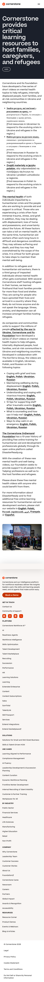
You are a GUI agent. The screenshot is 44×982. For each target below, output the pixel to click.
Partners (6, 894)
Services (6, 719)
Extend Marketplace (11, 729)
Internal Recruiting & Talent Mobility (17, 789)
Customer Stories (9, 866)
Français (35, 511)
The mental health (12, 196)
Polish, (35, 386)
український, (17, 511)
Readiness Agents (10, 635)
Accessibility (7, 908)
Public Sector (8, 808)
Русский (6, 511)
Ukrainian (29, 376)
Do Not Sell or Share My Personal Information (18, 976)
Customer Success (10, 861)
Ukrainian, (12, 389)
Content (5, 691)
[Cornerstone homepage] (22, 578)
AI (3, 630)
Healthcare (7, 817)
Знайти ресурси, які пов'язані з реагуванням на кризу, (21, 110)
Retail (4, 836)
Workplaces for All (10, 799)
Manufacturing (8, 827)
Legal (6, 950)
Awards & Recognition (11, 903)
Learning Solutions (10, 677)
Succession (7, 663)
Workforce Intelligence (12, 640)
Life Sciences (8, 822)
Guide (6, 69)
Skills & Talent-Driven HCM (13, 744)
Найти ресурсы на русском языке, (23, 136)
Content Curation (9, 775)
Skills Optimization (10, 644)
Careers (5, 889)
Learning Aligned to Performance (16, 754)
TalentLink (6, 710)
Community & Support (11, 611)
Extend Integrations (10, 724)
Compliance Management (13, 758)
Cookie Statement (11, 963)
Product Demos (9, 922)
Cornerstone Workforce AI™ (13, 625)
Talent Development (11, 649)
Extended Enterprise (11, 687)
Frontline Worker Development (15, 785)
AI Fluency (6, 763)
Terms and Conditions (13, 969)
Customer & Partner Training (14, 794)
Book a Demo (12, 595)
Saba (4, 701)
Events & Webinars (10, 926)
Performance (8, 668)
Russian (11, 379)
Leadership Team (9, 856)
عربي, (27, 511)
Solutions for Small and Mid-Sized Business (20, 740)
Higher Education (9, 831)
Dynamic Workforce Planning (14, 780)
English (27, 386)
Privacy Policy (10, 957)
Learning (6, 682)
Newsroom (6, 884)
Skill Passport (8, 715)
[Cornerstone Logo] (11, 4)
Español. (10, 515)
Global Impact (8, 899)
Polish (19, 376)
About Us (6, 870)
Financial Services (10, 812)
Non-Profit (6, 841)
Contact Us (7, 606)
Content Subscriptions (12, 696)
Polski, (31, 508)
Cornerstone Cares (10, 880)
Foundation (7, 875)
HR (3, 672)
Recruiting (6, 658)
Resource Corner (9, 917)
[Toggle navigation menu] (38, 4)
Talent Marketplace (10, 654)
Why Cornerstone (9, 852)
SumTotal (6, 705)
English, (11, 376)
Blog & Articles (8, 931)
